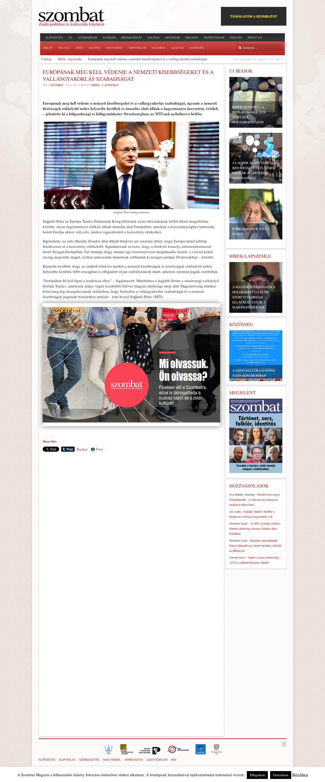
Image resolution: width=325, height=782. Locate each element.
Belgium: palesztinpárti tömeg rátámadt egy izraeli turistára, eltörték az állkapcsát (255, 545)
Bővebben (300, 774)
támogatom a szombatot (253, 16)
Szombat (57, 85)
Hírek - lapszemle (70, 59)
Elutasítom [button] (280, 775)
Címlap (46, 59)
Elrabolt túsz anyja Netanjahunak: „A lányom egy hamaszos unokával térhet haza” (254, 499)
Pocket (82, 449)
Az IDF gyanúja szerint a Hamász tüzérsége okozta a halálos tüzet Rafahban (254, 528)
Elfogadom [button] (257, 775)
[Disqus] (131, 526)
